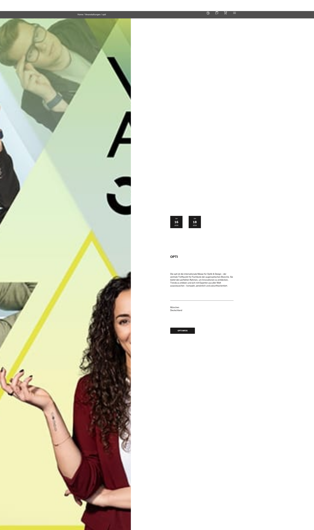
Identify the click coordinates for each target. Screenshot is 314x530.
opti (90, 12)
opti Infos (183, 331)
